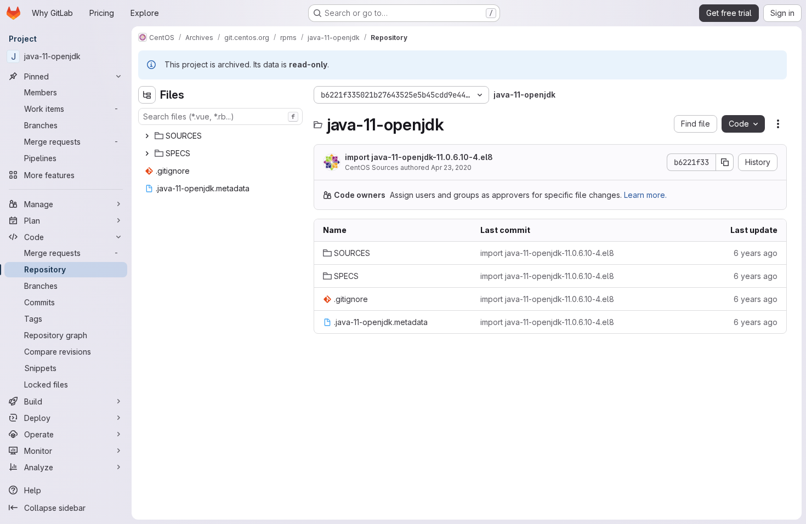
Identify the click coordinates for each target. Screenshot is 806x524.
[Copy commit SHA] (725, 162)
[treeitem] (221, 136)
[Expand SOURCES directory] (147, 136)
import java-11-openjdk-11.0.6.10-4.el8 (419, 157)
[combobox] (220, 116)
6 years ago (755, 253)
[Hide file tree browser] (147, 95)
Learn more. (645, 195)
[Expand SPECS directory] (147, 153)
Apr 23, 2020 (451, 167)
